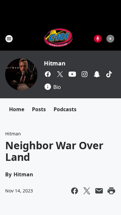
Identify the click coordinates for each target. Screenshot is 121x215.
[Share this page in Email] (99, 190)
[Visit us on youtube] (72, 74)
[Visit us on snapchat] (97, 74)
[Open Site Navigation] (9, 39)
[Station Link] (59, 38)
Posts (39, 109)
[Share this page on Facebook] (74, 190)
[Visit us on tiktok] (109, 74)
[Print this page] (111, 190)
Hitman (55, 63)
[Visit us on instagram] (84, 74)
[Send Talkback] (98, 39)
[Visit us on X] (60, 74)
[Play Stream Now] (110, 39)
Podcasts (65, 109)
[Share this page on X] (86, 190)
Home (16, 109)
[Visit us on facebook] (48, 74)
